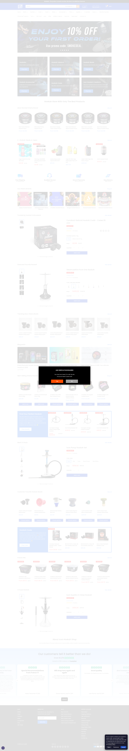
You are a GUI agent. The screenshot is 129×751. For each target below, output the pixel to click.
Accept (123, 747)
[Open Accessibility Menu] (3, 748)
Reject (109, 747)
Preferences (116, 747)
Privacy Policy (112, 744)
